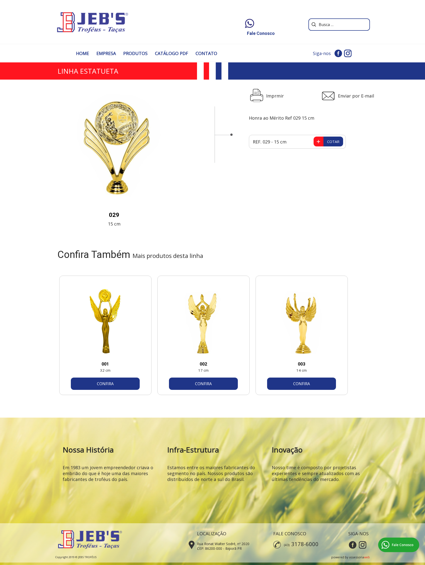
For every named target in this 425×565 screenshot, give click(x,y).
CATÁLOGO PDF (171, 53)
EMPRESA (106, 53)
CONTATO (206, 53)
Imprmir (275, 96)
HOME (82, 53)
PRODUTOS (135, 53)
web (367, 557)
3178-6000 (305, 544)
